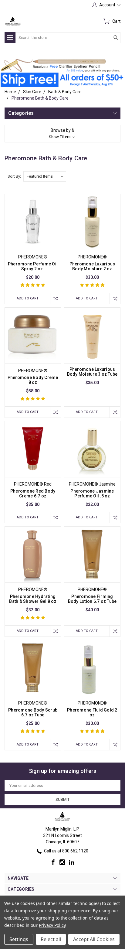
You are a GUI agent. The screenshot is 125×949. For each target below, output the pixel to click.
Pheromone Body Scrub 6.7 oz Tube (32, 712)
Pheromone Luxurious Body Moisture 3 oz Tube (92, 372)
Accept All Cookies (94, 939)
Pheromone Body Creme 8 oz (33, 380)
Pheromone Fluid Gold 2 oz (92, 712)
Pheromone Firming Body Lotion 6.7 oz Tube (92, 599)
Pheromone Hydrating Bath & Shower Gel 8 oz (32, 599)
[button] (60, 65)
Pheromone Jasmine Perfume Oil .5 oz (92, 493)
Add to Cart (28, 298)
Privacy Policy (52, 925)
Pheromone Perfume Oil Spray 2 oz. (33, 266)
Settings (18, 939)
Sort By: (14, 176)
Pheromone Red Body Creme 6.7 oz (33, 493)
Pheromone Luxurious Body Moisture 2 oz (92, 266)
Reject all (51, 939)
